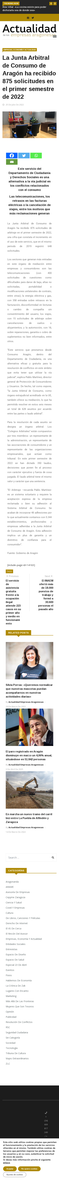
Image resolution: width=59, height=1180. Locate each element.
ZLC (8, 1063)
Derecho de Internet (17, 923)
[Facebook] (12, 155)
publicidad (11, 1016)
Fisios (9, 975)
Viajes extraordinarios (17, 1058)
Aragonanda (12, 881)
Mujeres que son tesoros (20, 1006)
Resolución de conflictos (19, 1022)
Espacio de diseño (16, 954)
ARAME (10, 886)
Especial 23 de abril (16, 964)
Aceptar (9, 1168)
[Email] (12, 162)
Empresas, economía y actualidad (19, 50)
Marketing (11, 996)
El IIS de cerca (13, 928)
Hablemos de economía (19, 980)
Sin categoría (13, 1037)
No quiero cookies (29, 1168)
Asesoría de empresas (18, 892)
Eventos (10, 970)
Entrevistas (11, 949)
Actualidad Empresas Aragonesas (26, 702)
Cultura (9, 912)
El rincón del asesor (17, 933)
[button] (51, 3)
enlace (6, 1162)
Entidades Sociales (15, 944)
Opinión (10, 1011)
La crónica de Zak (15, 985)
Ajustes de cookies (14, 1174)
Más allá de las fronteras (20, 1001)
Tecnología (12, 1048)
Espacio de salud (15, 959)
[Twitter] (24, 155)
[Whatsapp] (36, 155)
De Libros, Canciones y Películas (23, 918)
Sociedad (10, 1042)
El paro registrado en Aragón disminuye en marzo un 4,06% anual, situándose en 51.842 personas (29, 755)
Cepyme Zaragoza (15, 897)
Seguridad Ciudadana (17, 1032)
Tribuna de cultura (16, 1053)
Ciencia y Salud (14, 902)
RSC (8, 1027)
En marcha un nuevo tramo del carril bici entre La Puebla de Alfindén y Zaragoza (29, 818)
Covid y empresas (15, 907)
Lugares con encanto (17, 990)
